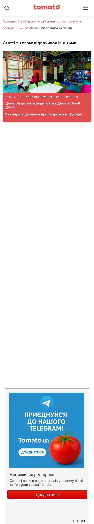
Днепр (10, 103)
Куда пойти (26, 103)
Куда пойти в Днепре (53, 103)
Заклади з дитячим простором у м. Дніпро (43, 114)
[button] (79, 519)
